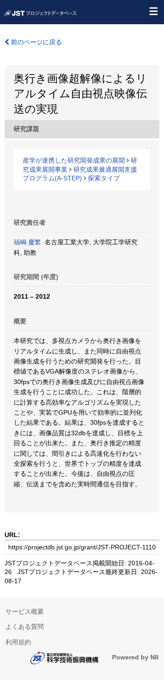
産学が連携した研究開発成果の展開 (74, 160)
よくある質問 (24, 626)
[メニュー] (153, 11)
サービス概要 (24, 611)
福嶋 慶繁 (27, 242)
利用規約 (18, 642)
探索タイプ (104, 178)
